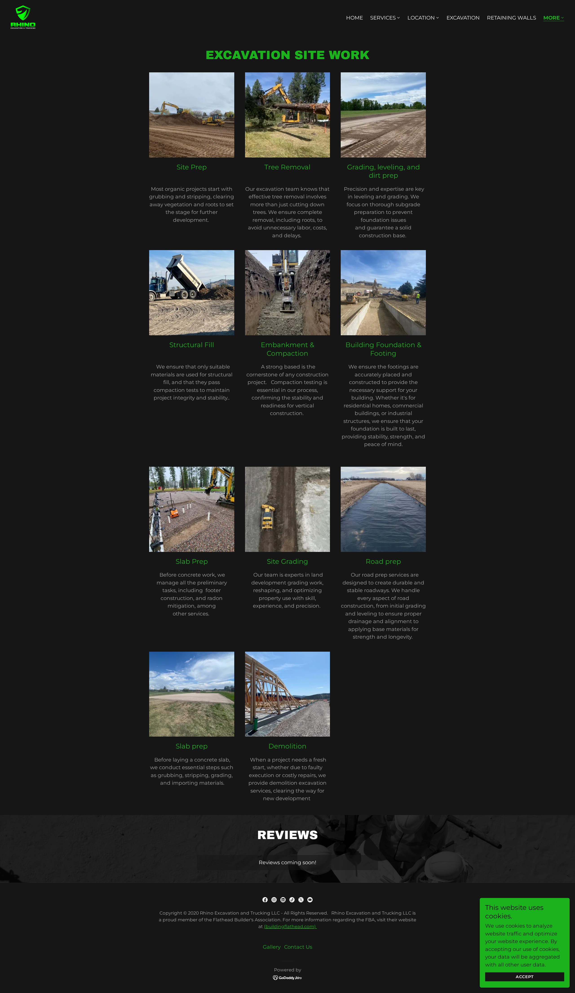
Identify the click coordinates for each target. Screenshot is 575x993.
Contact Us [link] (298, 947)
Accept (525, 976)
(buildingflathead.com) (290, 926)
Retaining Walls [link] (511, 18)
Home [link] (354, 18)
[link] (23, 16)
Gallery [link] (272, 947)
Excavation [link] (463, 18)
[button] (385, 17)
